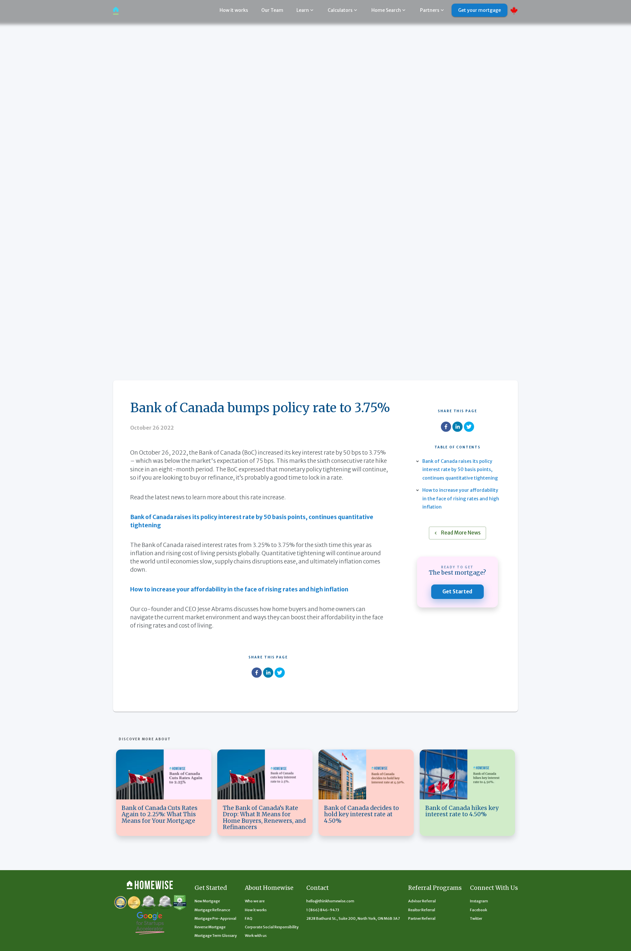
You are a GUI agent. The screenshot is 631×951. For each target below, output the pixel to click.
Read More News (461, 533)
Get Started (457, 591)
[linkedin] (268, 673)
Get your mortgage (479, 10)
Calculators (340, 10)
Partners (429, 10)
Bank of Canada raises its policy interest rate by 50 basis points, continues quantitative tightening (460, 469)
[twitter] (279, 673)
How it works (234, 10)
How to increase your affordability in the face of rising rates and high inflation (460, 498)
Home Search (386, 10)
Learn (302, 10)
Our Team (272, 10)
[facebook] (256, 673)
